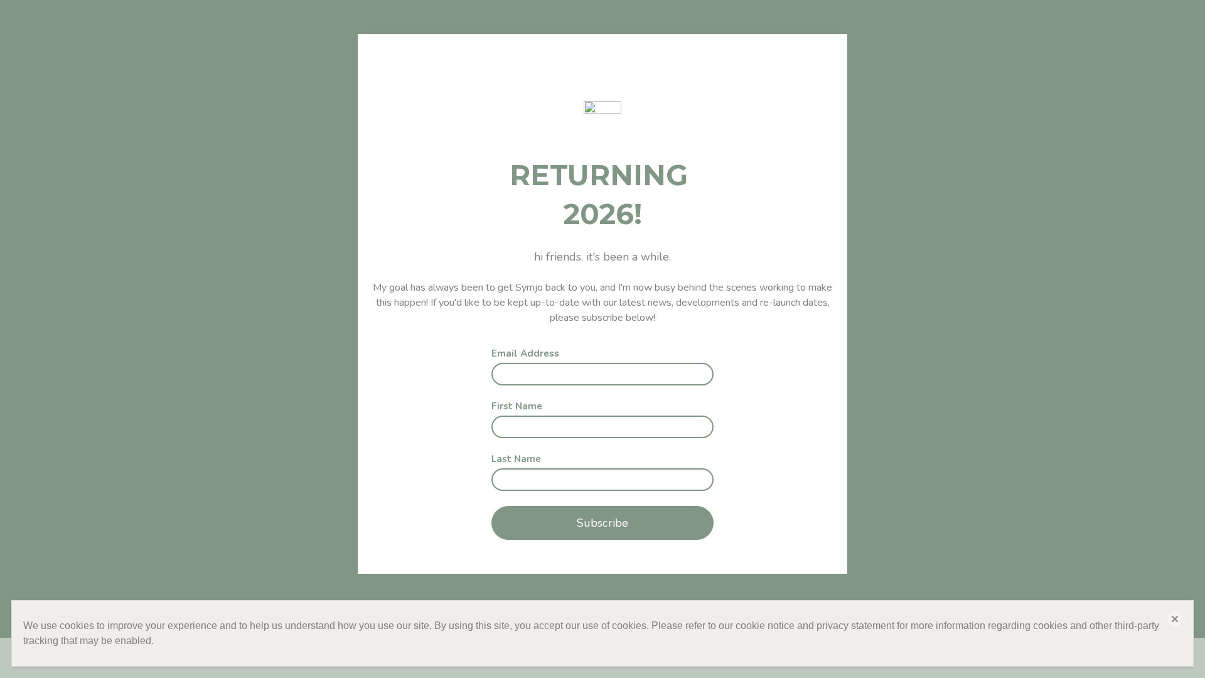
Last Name (516, 459)
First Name (516, 406)
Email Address (525, 354)
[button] (1174, 619)
